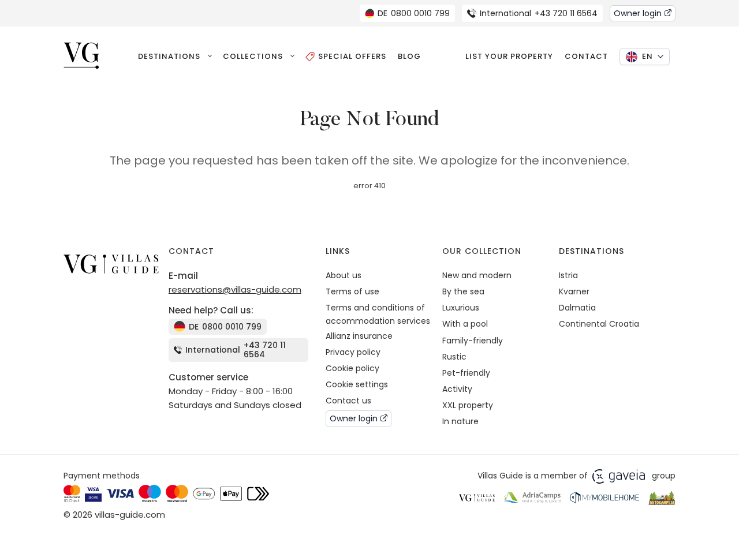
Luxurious (460, 307)
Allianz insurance (359, 336)
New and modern (477, 275)
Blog (409, 56)
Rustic (454, 356)
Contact (586, 56)
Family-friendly (472, 340)
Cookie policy (352, 368)
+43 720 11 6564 (539, 13)
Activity (457, 389)
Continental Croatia (599, 324)
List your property (509, 56)
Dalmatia (577, 307)
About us (343, 275)
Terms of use (352, 291)
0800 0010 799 (414, 13)
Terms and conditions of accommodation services (378, 314)
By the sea (463, 291)
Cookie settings (357, 384)
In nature (460, 421)
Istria (568, 275)
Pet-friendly (466, 373)
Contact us (348, 400)
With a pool (465, 324)
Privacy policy (353, 352)
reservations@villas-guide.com (235, 289)
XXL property (467, 405)
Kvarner (574, 291)
